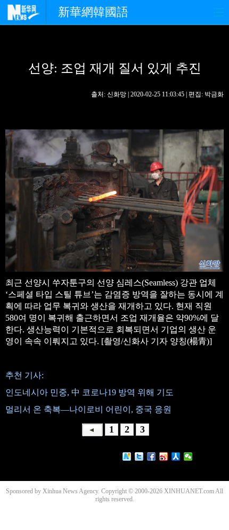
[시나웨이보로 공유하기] (163, 456)
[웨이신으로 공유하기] (188, 456)
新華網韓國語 (93, 12)
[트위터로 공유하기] (139, 456)
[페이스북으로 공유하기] (151, 456)
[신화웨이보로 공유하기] (127, 456)
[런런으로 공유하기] (176, 456)
